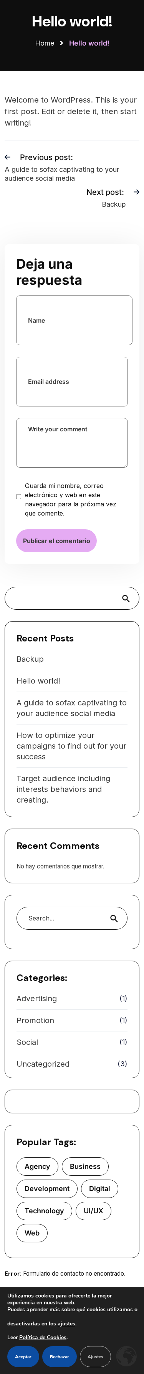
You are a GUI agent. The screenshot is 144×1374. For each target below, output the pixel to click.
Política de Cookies (42, 1337)
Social (27, 1042)
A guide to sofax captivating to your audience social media (72, 708)
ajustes (66, 1323)
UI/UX (93, 1211)
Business (85, 1166)
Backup (30, 659)
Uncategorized (43, 1064)
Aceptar (23, 1357)
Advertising (37, 998)
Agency (37, 1166)
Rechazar (59, 1357)
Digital (99, 1189)
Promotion (35, 1020)
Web (32, 1233)
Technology (44, 1211)
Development (47, 1189)
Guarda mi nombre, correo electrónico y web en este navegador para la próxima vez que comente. (70, 499)
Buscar (128, 598)
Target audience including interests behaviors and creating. (63, 789)
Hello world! (38, 680)
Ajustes (95, 1357)
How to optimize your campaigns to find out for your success (71, 746)
